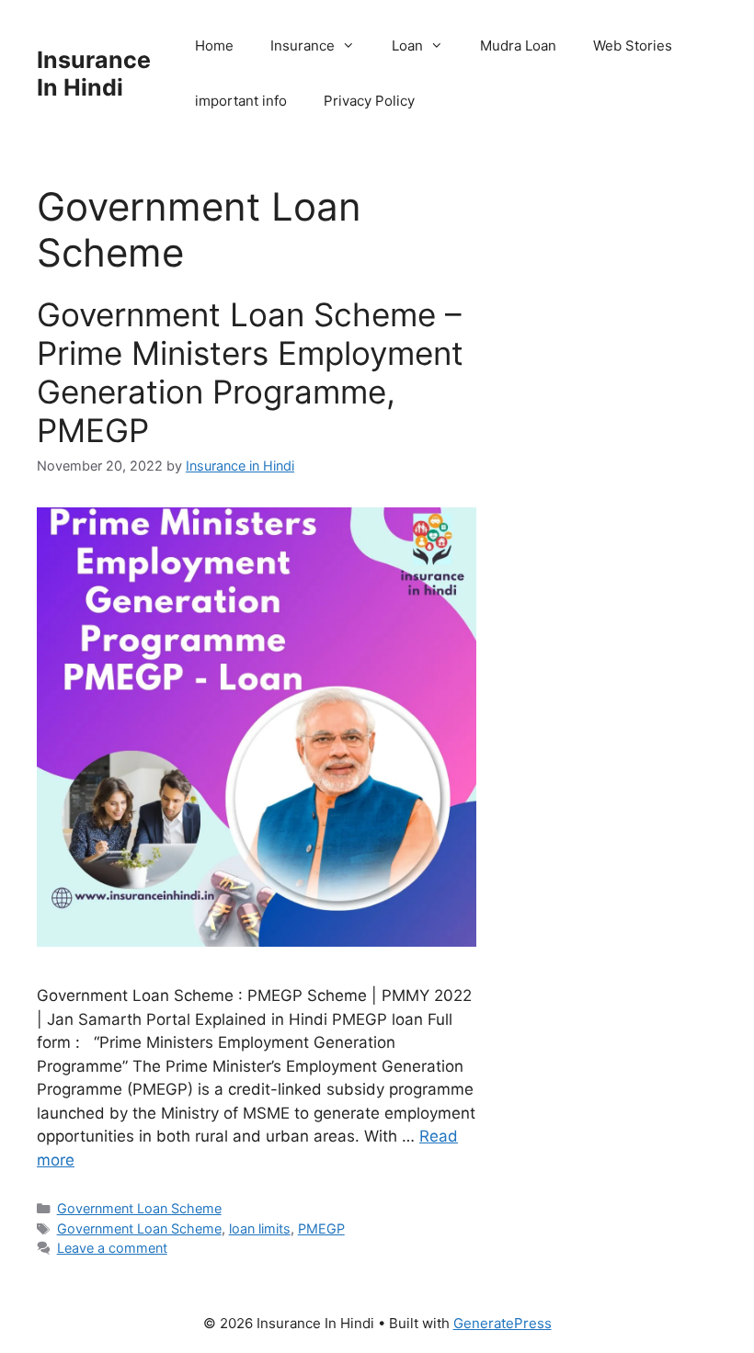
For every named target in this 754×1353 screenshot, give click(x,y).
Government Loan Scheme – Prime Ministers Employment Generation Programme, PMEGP (250, 372)
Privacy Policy (369, 100)
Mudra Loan (518, 45)
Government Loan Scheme (139, 1208)
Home (214, 45)
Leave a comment (112, 1248)
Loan (407, 45)
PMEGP (321, 1228)
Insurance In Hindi (94, 73)
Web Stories (632, 45)
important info (241, 100)
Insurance (302, 45)
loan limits (260, 1228)
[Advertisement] (615, 496)
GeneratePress (502, 1323)
